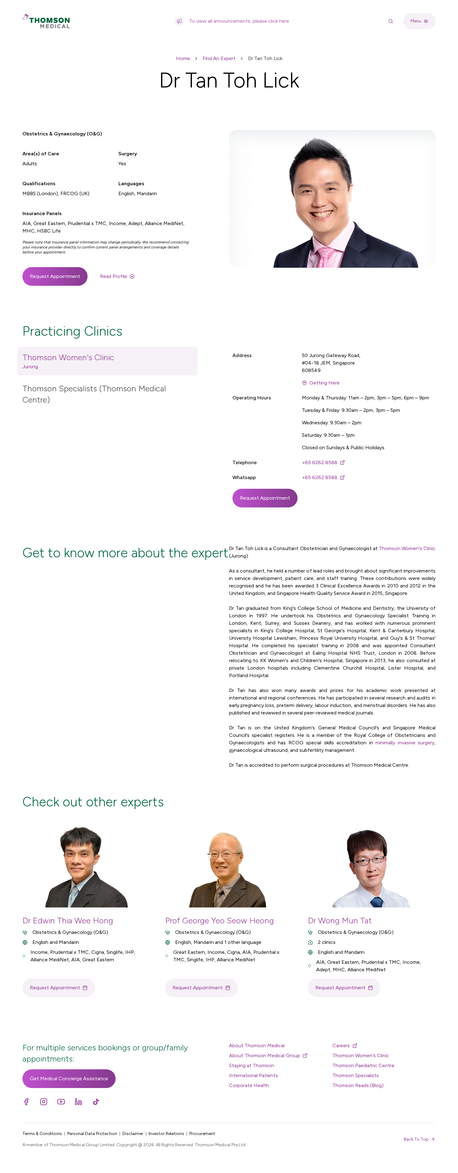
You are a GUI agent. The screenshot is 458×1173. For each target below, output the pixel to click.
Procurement (202, 1133)
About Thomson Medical (256, 1045)
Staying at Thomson (251, 1065)
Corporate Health (249, 1085)
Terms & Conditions (42, 1133)
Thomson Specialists (355, 1075)
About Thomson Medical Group (264, 1055)
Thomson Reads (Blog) (358, 1085)
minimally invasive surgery (404, 743)
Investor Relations (166, 1133)
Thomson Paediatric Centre (363, 1065)
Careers (341, 1045)
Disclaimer (132, 1133)
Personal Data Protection (92, 1133)
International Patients (253, 1075)
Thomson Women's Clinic (407, 548)
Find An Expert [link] (219, 58)
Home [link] (183, 58)
